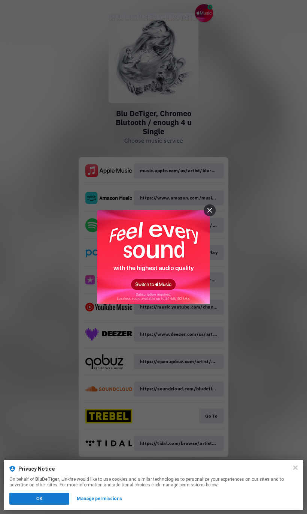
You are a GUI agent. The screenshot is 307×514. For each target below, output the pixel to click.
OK (39, 498)
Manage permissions (99, 498)
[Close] (295, 468)
